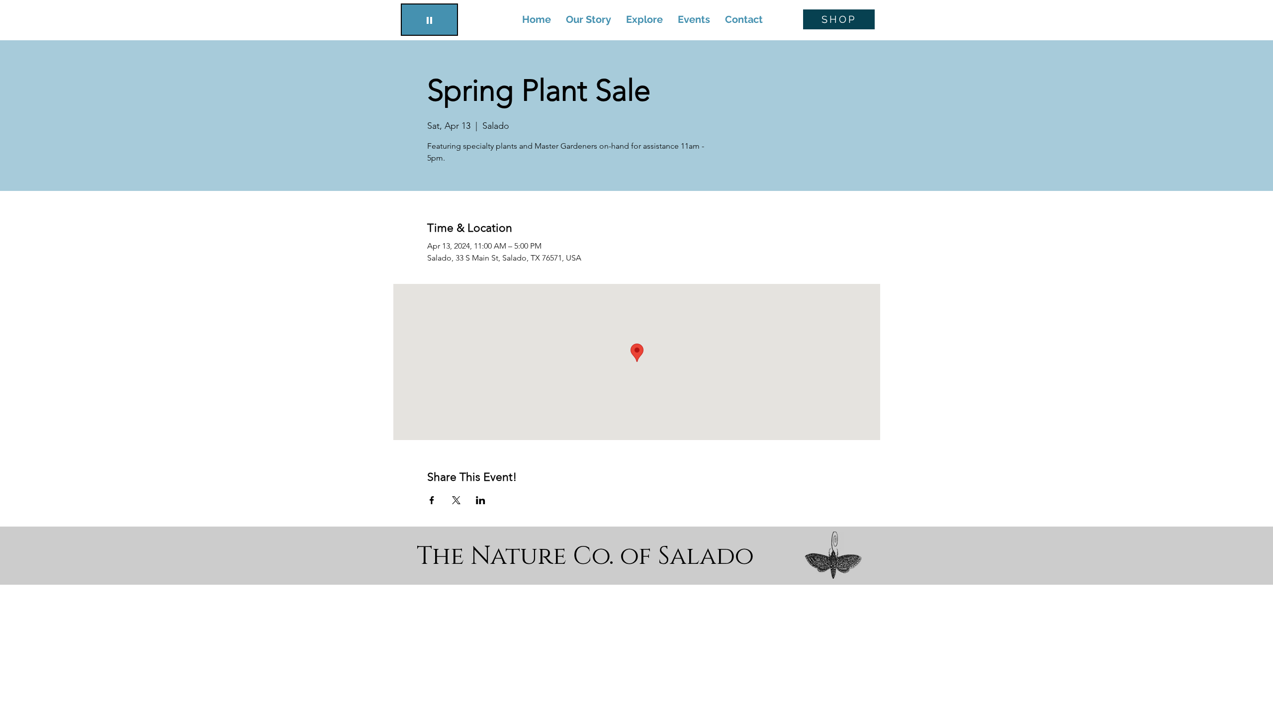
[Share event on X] (456, 500)
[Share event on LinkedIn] (480, 500)
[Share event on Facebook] (432, 500)
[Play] (429, 19)
